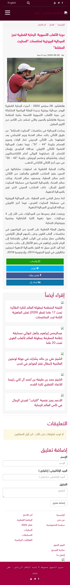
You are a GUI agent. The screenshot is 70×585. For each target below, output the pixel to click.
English (12, 2)
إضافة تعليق (59, 503)
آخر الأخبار (42, 25)
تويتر (33, 268)
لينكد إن (34, 282)
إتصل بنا (61, 555)
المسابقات (27, 535)
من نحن (61, 520)
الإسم (64, 457)
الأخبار (51, 25)
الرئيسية (61, 25)
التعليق (63, 484)
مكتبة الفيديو (58, 550)
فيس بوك (34, 275)
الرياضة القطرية (24, 520)
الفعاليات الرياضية (23, 540)
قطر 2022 (27, 525)
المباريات (28, 530)
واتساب (34, 261)
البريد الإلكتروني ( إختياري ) (53, 471)
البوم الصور (59, 545)
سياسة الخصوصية (55, 525)
